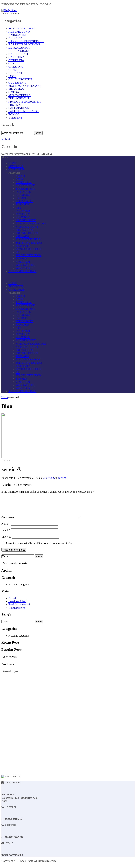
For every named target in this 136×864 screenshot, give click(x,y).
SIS (18, 252)
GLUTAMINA (17, 82)
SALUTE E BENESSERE (23, 111)
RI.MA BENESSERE (28, 239)
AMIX (19, 179)
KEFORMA (23, 217)
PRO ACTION (24, 229)
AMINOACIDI (17, 34)
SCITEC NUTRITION (29, 242)
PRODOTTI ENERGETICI (24, 101)
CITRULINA (16, 60)
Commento (7, 517)
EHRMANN (23, 194)
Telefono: (10, 806)
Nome (5, 523)
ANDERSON (24, 182)
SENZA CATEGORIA (21, 28)
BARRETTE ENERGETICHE (26, 41)
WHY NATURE (25, 264)
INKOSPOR (23, 210)
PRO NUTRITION (27, 233)
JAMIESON (23, 213)
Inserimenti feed (17, 601)
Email (5, 530)
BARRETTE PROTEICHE (24, 44)
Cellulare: (10, 824)
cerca (38, 133)
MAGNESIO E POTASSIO (24, 85)
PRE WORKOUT (18, 98)
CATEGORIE (16, 169)
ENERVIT (22, 198)
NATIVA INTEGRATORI (31, 223)
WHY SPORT (24, 268)
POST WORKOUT (19, 95)
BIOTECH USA (25, 188)
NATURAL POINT (27, 226)
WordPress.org (16, 607)
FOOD (12, 76)
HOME (12, 163)
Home (4, 397)
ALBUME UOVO (19, 31)
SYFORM (21, 258)
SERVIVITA (23, 245)
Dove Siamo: (12, 782)
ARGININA (15, 38)
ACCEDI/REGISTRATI (22, 271)
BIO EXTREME (25, 185)
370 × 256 (49, 477)
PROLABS (22, 236)
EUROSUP (22, 204)
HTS (18, 207)
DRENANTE (16, 73)
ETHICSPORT (24, 201)
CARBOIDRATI (18, 53)
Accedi (12, 598)
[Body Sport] (9, 10)
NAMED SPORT (26, 220)
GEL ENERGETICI (20, 79)
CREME (13, 69)
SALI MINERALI (19, 108)
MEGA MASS (16, 88)
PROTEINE (15, 104)
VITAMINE (15, 117)
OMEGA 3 (14, 92)
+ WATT (21, 175)
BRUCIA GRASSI (19, 50)
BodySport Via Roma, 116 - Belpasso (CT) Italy (19, 797)
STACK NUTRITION (28, 255)
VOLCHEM (23, 261)
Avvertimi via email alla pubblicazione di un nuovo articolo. (38, 543)
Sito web (6, 536)
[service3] (34, 457)
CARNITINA (16, 57)
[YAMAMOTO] (11, 776)
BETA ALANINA (19, 47)
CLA (11, 63)
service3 (62, 477)
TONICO (13, 114)
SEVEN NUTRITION (28, 248)
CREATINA (15, 66)
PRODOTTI (15, 166)
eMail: (8, 842)
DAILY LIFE (23, 191)
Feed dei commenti (19, 604)
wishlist (5, 139)
